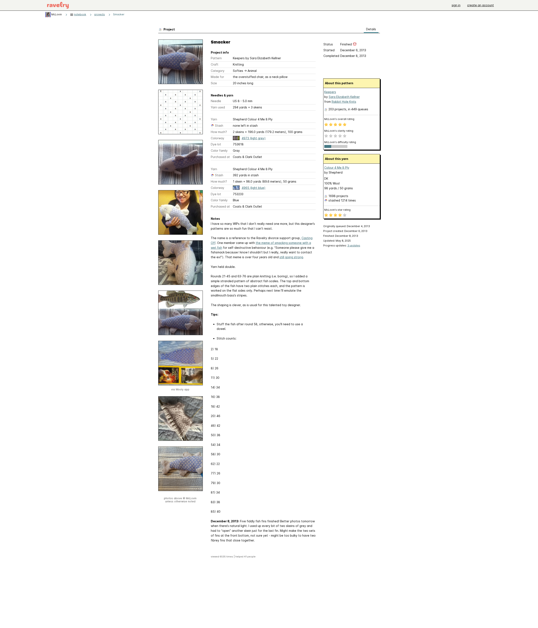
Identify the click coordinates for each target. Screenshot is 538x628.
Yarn (214, 119)
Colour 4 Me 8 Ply (336, 167)
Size (214, 83)
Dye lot (216, 144)
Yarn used (218, 107)
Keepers (330, 92)
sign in (456, 5)
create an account (480, 5)
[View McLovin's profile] (48, 14)
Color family (219, 150)
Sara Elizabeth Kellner (344, 97)
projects (99, 14)
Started (329, 50)
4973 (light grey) (254, 138)
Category (217, 70)
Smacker (118, 14)
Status (328, 44)
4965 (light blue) (253, 188)
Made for (217, 77)
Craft (214, 64)
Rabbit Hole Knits (344, 101)
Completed (331, 56)
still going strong (291, 257)
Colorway (217, 138)
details (371, 29)
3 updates (353, 245)
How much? (219, 132)
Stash (219, 125)
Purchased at (220, 157)
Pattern (216, 58)
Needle (216, 101)
